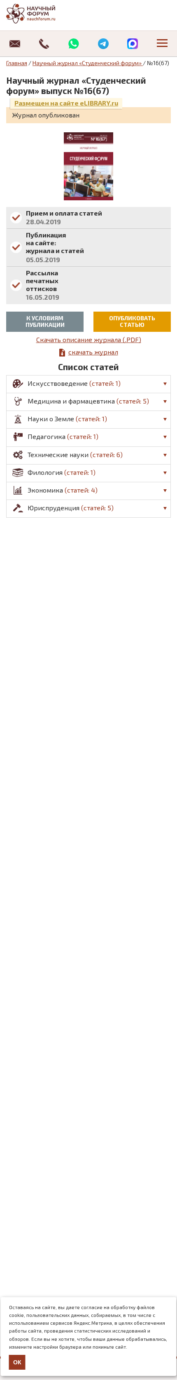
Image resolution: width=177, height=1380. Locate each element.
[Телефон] (44, 43)
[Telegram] (103, 43)
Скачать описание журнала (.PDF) (88, 339)
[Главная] (39, 13)
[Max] (133, 43)
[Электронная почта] (15, 43)
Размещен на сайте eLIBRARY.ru (66, 103)
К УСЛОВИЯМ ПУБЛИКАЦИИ (45, 321)
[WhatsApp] (73, 43)
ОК (17, 1362)
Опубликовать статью (132, 321)
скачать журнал (93, 352)
